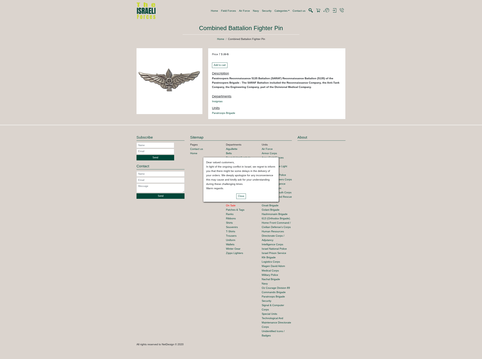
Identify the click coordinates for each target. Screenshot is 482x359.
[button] (282, 11)
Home (214, 10)
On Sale (231, 205)
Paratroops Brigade (223, 112)
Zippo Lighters (234, 253)
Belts (229, 153)
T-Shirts (230, 231)
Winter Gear (233, 248)
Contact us (299, 10)
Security (267, 10)
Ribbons (231, 218)
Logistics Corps (271, 261)
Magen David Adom (273, 266)
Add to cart (220, 65)
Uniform (230, 240)
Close (241, 196)
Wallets (230, 244)
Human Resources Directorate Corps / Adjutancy (273, 236)
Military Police (270, 274)
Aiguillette (231, 148)
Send (155, 157)
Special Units (269, 313)
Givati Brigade (270, 205)
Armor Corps (269, 153)
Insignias (217, 101)
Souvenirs (232, 227)
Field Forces (228, 10)
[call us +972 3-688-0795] (341, 10)
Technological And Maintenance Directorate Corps (276, 322)
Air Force (244, 10)
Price (215, 54)
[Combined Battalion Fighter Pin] (169, 80)
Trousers (231, 235)
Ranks (229, 214)
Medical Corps (270, 270)
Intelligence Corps (272, 244)
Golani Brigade (270, 209)
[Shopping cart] (318, 11)
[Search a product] (310, 11)
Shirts (229, 222)
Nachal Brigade (271, 279)
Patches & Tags (235, 209)
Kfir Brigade (269, 257)
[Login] (334, 11)
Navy (256, 10)
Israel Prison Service (274, 253)
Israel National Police (274, 248)
